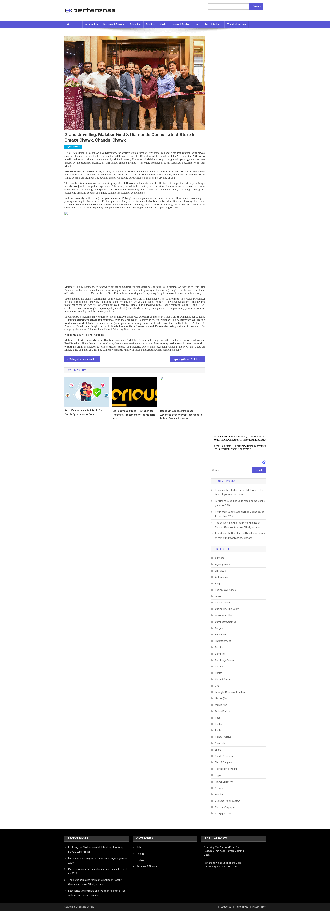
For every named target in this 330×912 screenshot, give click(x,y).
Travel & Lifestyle (236, 24)
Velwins (219, 788)
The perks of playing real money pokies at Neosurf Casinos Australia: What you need (237, 525)
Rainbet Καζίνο (223, 736)
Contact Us (226, 907)
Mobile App (221, 705)
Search (257, 6)
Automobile (91, 24)
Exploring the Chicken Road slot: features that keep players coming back (239, 492)
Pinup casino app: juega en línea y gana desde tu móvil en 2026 (239, 514)
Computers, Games (225, 621)
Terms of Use (241, 907)
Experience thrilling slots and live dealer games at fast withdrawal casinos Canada (240, 535)
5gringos (219, 558)
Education (135, 24)
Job (197, 24)
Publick (219, 730)
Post (217, 717)
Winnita (219, 794)
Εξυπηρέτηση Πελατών (227, 800)
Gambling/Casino (224, 660)
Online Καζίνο (222, 711)
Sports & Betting (224, 756)
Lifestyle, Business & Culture (230, 692)
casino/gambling (224, 615)
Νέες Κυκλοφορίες (225, 807)
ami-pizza (220, 570)
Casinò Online (222, 602)
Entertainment (223, 641)
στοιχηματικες (223, 813)
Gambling (220, 653)
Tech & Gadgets (213, 24)
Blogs (218, 583)
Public (218, 724)
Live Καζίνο (221, 698)
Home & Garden (181, 24)
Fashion (150, 24)
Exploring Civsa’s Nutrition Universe (189, 359)
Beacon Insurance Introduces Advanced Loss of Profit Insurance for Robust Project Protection (182, 415)
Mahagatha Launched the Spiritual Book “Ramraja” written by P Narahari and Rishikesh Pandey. (84, 359)
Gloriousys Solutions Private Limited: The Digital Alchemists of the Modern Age (133, 415)
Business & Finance (113, 24)
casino (218, 596)
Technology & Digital (226, 768)
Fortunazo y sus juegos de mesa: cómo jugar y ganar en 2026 (240, 503)
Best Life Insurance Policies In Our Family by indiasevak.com (83, 412)
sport (218, 749)
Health (163, 24)
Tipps (218, 775)
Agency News (73, 146)
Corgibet (219, 628)
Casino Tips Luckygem (227, 609)
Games (219, 666)
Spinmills (220, 743)
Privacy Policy (259, 907)
